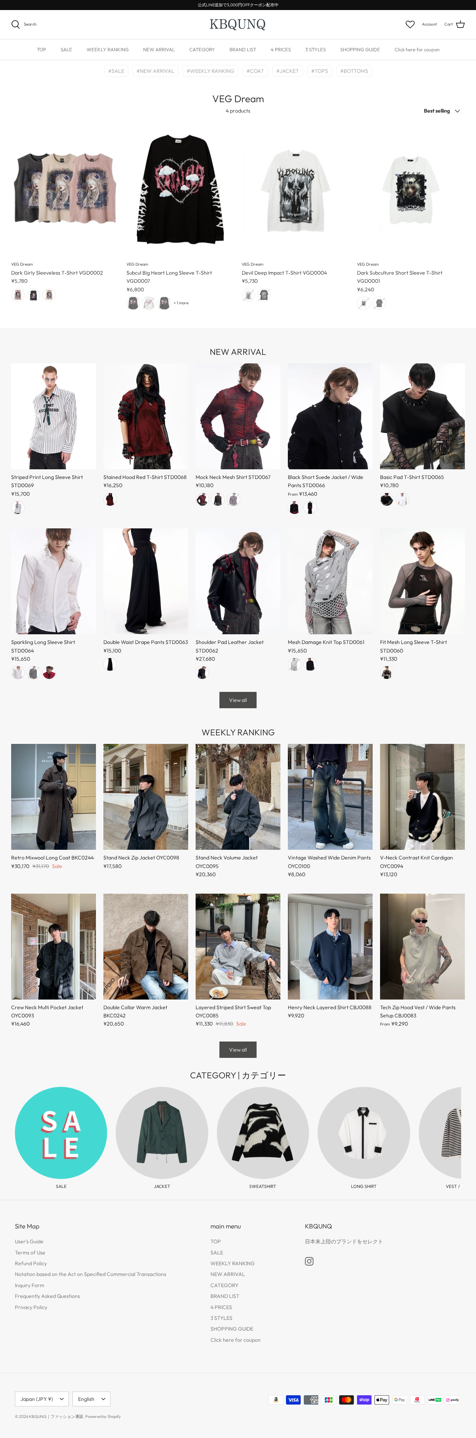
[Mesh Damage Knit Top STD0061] (330, 581)
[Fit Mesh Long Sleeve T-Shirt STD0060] (422, 581)
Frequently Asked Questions (47, 1296)
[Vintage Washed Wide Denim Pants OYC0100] (330, 797)
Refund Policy (31, 1263)
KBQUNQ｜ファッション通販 (56, 1416)
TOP (41, 49)
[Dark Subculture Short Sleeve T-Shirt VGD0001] (411, 190)
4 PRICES (281, 49)
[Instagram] (309, 1261)
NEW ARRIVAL (159, 49)
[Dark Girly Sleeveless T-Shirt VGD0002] (65, 190)
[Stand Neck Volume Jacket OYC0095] (238, 797)
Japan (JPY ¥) (36, 1399)
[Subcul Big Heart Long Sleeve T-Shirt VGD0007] (180, 190)
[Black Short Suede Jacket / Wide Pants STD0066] (330, 416)
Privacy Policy (31, 1307)
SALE (66, 49)
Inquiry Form (29, 1285)
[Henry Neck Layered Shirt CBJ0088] (330, 947)
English (86, 1399)
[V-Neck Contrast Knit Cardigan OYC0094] (422, 797)
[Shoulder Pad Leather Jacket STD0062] (238, 581)
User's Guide (29, 1241)
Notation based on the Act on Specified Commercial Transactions (90, 1274)
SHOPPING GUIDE (360, 49)
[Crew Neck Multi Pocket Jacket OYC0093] (53, 947)
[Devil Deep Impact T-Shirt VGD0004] (296, 190)
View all (238, 700)
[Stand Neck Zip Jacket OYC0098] (145, 797)
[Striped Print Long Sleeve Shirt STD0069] (53, 416)
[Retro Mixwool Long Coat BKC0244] (53, 797)
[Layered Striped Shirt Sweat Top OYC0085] (238, 947)
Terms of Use (30, 1252)
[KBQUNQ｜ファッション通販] (238, 24)
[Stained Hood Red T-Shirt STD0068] (145, 416)
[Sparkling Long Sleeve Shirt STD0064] (53, 581)
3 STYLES (315, 49)
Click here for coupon (417, 49)
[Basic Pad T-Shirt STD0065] (422, 416)
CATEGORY (202, 49)
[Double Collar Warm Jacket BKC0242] (145, 947)
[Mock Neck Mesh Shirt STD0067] (238, 416)
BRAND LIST (242, 49)
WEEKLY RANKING (108, 49)
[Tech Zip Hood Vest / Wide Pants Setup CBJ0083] (422, 947)
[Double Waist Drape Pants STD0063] (145, 581)
